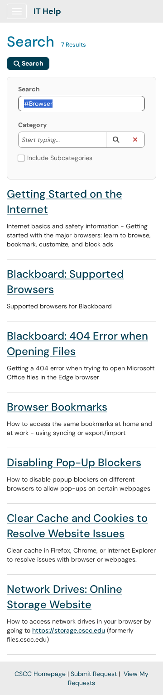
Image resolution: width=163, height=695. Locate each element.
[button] (115, 139)
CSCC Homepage (40, 674)
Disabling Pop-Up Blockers (74, 462)
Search (29, 89)
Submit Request (94, 674)
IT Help (47, 11)
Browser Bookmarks (57, 407)
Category (32, 125)
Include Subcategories (59, 158)
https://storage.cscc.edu (68, 630)
